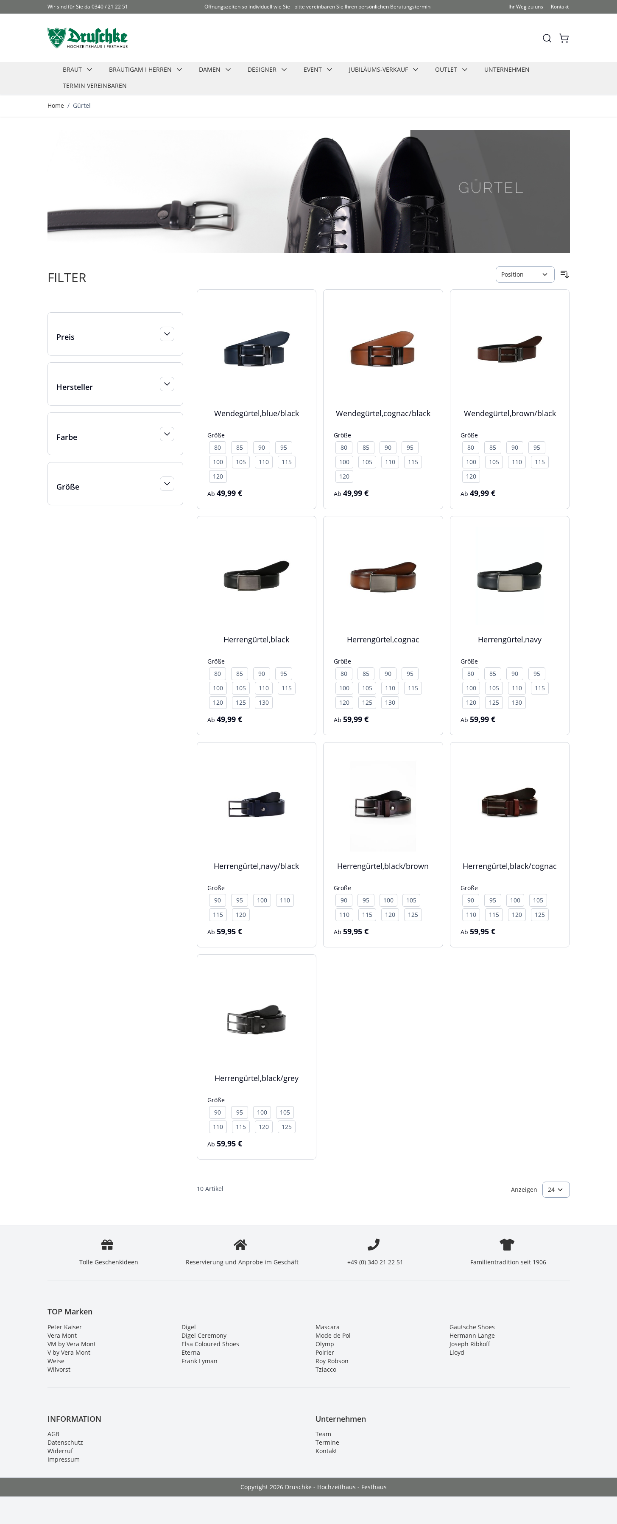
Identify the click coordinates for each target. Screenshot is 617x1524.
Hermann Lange (472, 1335)
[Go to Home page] (87, 38)
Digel (188, 1327)
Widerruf (60, 1451)
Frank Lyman (199, 1361)
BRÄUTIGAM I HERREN (140, 69)
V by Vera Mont (68, 1352)
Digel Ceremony (203, 1335)
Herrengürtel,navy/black (256, 866)
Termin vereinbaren (95, 85)
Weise (55, 1361)
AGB (53, 1434)
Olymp (324, 1344)
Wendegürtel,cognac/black (383, 413)
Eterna (190, 1352)
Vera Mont (62, 1335)
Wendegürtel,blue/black (256, 413)
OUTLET (446, 69)
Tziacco (325, 1369)
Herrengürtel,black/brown (383, 866)
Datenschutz (65, 1442)
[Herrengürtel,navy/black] (256, 802)
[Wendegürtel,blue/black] (256, 349)
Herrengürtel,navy (510, 639)
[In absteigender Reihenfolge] (565, 274)
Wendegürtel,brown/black (510, 413)
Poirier (324, 1352)
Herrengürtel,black (256, 639)
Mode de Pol (333, 1335)
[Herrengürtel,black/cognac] (510, 802)
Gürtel (82, 105)
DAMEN (210, 69)
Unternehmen (507, 69)
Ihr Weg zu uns (525, 6)
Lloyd (456, 1352)
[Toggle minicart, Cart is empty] (564, 38)
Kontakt (560, 6)
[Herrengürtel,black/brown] (383, 802)
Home (55, 105)
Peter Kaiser (64, 1327)
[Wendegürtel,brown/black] (510, 349)
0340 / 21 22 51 (110, 6)
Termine (327, 1442)
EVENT (313, 69)
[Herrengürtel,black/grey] (256, 1014)
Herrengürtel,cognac (383, 639)
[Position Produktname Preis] (525, 274)
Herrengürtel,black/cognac (510, 866)
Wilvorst (58, 1369)
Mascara (327, 1327)
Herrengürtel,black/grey (257, 1078)
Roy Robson (332, 1361)
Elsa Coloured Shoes (210, 1344)
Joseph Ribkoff (469, 1344)
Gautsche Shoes (472, 1327)
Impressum (63, 1459)
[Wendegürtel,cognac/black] (383, 349)
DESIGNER (262, 69)
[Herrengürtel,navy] (510, 576)
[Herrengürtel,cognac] (383, 576)
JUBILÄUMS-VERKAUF (378, 69)
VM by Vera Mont (71, 1344)
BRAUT (72, 69)
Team (323, 1434)
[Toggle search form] (547, 38)
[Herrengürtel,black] (256, 576)
